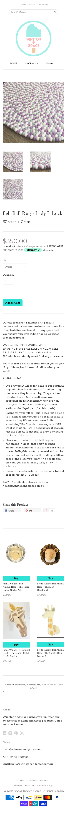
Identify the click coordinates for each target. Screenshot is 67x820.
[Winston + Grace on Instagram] (10, 733)
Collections (19, 684)
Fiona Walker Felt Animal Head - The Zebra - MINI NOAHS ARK (16, 653)
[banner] (33, 38)
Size (5, 260)
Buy (16, 578)
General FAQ (44, 785)
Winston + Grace (16, 221)
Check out (42, 4)
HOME (14, 63)
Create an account (37, 780)
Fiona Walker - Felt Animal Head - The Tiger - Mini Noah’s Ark (16, 587)
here (30, 367)
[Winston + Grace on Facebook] (5, 733)
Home (7, 684)
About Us (29, 785)
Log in (20, 780)
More (49, 63)
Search (18, 785)
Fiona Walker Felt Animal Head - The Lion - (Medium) (50, 587)
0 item (27, 4)
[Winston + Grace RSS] (22, 733)
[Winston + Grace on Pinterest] (16, 733)
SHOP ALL (31, 63)
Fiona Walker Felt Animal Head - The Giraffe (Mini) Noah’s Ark (50, 653)
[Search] (55, 12)
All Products (33, 684)
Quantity (8, 275)
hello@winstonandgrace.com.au (32, 763)
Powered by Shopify (52, 790)
